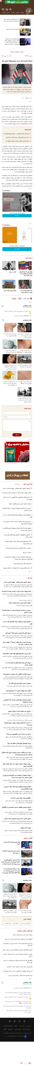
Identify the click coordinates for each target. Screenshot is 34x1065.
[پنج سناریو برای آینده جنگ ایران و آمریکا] (26, 844)
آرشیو (15, 1026)
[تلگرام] (10, 1021)
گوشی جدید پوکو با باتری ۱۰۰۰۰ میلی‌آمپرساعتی (18, 691)
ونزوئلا (14, 299)
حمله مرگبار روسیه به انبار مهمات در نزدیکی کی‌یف (26, 291)
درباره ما (28, 1026)
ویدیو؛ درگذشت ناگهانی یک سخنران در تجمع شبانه (17, 674)
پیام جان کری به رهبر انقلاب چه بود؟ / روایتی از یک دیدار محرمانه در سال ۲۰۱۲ (17, 643)
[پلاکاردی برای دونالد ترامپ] (9, 284)
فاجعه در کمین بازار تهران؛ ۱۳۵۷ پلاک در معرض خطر (11, 852)
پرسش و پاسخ (26, 1029)
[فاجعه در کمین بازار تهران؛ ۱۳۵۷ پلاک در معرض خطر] (26, 853)
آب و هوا (10, 1029)
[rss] (24, 1021)
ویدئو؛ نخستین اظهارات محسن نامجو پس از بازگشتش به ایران (17, 808)
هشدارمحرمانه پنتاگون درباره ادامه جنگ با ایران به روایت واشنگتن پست (18, 788)
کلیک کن (17, 249)
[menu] (3, 9)
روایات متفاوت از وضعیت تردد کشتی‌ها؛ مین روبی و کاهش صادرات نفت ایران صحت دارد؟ (17, 776)
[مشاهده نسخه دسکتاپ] (7, 9)
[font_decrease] (22, 97)
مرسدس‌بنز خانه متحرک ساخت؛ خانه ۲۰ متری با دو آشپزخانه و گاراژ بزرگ (17, 945)
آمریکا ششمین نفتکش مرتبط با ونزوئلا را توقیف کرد (17, 141)
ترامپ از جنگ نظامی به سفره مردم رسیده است (18, 548)
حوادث (13, 12)
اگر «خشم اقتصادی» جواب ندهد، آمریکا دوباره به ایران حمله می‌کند (11, 20)
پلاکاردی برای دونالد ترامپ (10, 291)
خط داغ (30, 578)
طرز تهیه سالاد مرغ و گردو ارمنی (22, 564)
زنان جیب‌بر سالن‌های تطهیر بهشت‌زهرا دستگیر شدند (17, 654)
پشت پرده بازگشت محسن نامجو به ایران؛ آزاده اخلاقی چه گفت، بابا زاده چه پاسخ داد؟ (17, 754)
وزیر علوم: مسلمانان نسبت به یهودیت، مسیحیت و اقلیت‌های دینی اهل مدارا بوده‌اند (18, 558)
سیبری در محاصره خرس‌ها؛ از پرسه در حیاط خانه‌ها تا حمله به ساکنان (17, 611)
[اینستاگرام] (15, 1021)
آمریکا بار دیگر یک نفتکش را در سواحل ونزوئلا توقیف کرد (16, 134)
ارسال (17, 435)
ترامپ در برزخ (12, 272)
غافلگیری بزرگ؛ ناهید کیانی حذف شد (21, 798)
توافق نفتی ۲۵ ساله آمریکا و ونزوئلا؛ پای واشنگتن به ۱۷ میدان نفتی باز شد (25, 273)
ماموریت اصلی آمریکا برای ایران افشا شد (20, 683)
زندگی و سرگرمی (6, 12)
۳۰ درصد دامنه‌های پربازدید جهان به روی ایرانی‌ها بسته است (18, 724)
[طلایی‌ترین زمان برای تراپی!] (25, 32)
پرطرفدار (17, 484)
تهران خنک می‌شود (26, 828)
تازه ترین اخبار (27, 484)
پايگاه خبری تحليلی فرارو (13, 1033)
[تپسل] (3, 191)
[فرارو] (28, 11)
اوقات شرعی (18, 1029)
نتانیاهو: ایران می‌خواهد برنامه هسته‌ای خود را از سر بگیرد (17, 623)
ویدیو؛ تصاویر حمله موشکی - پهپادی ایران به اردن (16, 488)
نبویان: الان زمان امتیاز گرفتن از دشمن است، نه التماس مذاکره (18, 664)
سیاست (22, 12)
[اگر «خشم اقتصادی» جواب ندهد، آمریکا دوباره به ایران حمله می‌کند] (25, 22)
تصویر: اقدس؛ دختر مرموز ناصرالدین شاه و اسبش (17, 819)
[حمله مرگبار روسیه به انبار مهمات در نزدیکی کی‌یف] (25, 284)
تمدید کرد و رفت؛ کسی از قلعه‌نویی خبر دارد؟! (18, 734)
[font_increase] (30, 97)
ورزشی (17, 12)
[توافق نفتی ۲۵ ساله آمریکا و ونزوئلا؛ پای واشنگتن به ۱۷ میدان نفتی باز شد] (25, 265)
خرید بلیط (17, 216)
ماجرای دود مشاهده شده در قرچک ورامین (19, 711)
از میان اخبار (28, 258)
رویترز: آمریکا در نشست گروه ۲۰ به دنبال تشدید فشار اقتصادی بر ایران (17, 765)
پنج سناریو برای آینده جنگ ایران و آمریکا (12, 843)
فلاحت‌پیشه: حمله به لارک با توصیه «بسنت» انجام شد (16, 493)
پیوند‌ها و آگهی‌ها (8, 1026)
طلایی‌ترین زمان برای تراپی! (12, 29)
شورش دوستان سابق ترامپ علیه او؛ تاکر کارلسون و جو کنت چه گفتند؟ (17, 701)
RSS (5, 1029)
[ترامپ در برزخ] (9, 265)
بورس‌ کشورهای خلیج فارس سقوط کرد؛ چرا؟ (19, 743)
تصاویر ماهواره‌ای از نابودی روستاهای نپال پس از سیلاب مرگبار (17, 950)
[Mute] (6, 242)
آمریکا (19, 299)
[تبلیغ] (17, 3)
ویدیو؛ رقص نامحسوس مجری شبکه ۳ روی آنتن (18, 633)
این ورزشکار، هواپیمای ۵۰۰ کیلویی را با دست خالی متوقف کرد (17, 971)
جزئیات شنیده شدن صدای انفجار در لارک (20, 504)
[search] (10, 9)
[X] (19, 1021)
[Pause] (4, 242)
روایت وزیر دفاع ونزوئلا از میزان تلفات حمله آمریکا (17, 137)
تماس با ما (22, 1026)
